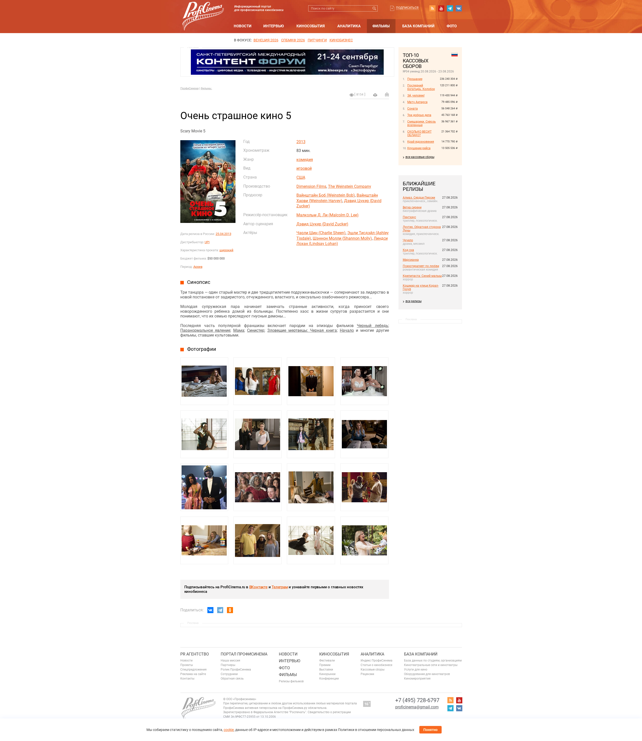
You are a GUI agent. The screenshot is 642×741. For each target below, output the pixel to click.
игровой (304, 168)
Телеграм (280, 587)
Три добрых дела (419, 115)
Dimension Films (311, 186)
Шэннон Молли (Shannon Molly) (342, 238)
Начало (347, 330)
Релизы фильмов (291, 681)
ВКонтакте (258, 587)
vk (459, 8)
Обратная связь (232, 678)
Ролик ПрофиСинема (236, 669)
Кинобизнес (341, 40)
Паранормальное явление (205, 330)
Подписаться (407, 8)
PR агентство (194, 654)
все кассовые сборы (420, 157)
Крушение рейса (419, 148)
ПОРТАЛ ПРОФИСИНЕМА (244, 654)
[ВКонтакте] (210, 610)
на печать (375, 95)
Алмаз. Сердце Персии (419, 197)
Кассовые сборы (372, 669)
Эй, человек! (416, 95)
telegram (450, 8)
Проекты (186, 665)
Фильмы (381, 26)
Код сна (408, 250)
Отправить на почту (387, 94)
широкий (226, 250)
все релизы (414, 301)
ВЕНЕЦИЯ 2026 (266, 40)
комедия (304, 159)
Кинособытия (310, 26)
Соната (412, 108)
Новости (243, 26)
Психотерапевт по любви (421, 266)
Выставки (326, 669)
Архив (197, 267)
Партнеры (228, 665)
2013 (300, 141)
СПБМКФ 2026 (293, 40)
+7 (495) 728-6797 (417, 700)
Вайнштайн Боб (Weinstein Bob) (325, 195)
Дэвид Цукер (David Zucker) (322, 224)
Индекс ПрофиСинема (376, 660)
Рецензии (367, 674)
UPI (207, 242)
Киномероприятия (417, 678)
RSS (432, 8)
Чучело (408, 240)
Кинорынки (327, 674)
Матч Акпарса (417, 102)
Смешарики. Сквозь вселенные (421, 123)
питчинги (317, 40)
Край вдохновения (420, 141)
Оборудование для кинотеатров (427, 674)
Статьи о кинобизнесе (376, 665)
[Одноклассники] (230, 610)
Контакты (187, 678)
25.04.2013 (223, 234)
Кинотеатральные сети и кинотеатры (430, 665)
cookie (229, 730)
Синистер (255, 330)
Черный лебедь (372, 325)
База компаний (418, 26)
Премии (325, 665)
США (300, 177)
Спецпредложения (193, 669)
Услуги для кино (415, 669)
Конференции (329, 678)
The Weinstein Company (349, 186)
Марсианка (411, 260)
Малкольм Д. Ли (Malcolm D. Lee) (327, 215)
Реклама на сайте (193, 674)
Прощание (414, 79)
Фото (452, 26)
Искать (374, 8)
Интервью (273, 26)
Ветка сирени (412, 207)
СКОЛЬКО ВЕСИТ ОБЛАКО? (419, 133)
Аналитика (349, 26)
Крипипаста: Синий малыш (422, 276)
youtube (441, 8)
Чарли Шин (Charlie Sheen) (321, 232)
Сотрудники (229, 674)
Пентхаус (409, 217)
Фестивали (327, 660)
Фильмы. (206, 88)
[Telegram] (220, 610)
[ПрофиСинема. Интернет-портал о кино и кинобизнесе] (203, 10)
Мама (238, 330)
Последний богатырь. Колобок (421, 87)
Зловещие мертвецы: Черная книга (302, 330)
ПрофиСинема (189, 88)
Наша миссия (230, 660)
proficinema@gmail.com (417, 707)
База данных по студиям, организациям (433, 660)
